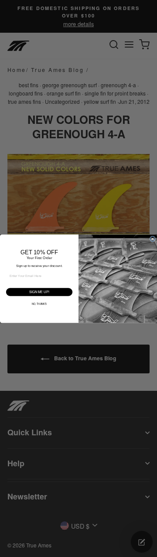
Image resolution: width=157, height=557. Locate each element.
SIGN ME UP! (39, 291)
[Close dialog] (152, 238)
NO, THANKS (39, 304)
